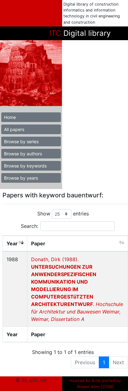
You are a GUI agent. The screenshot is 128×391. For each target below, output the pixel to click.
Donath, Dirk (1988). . (77, 289)
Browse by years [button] (21, 178)
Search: (29, 226)
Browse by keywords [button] (25, 165)
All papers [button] (14, 129)
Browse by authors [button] (23, 153)
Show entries (63, 213)
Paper (38, 243)
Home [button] (10, 117)
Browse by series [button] (21, 141)
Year (12, 243)
